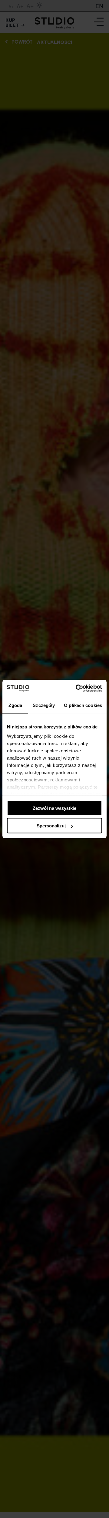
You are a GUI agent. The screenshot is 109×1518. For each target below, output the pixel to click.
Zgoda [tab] (15, 705)
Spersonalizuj (51, 825)
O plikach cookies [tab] (83, 705)
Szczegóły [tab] (44, 705)
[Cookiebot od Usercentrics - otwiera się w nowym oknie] (77, 688)
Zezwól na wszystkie (54, 807)
